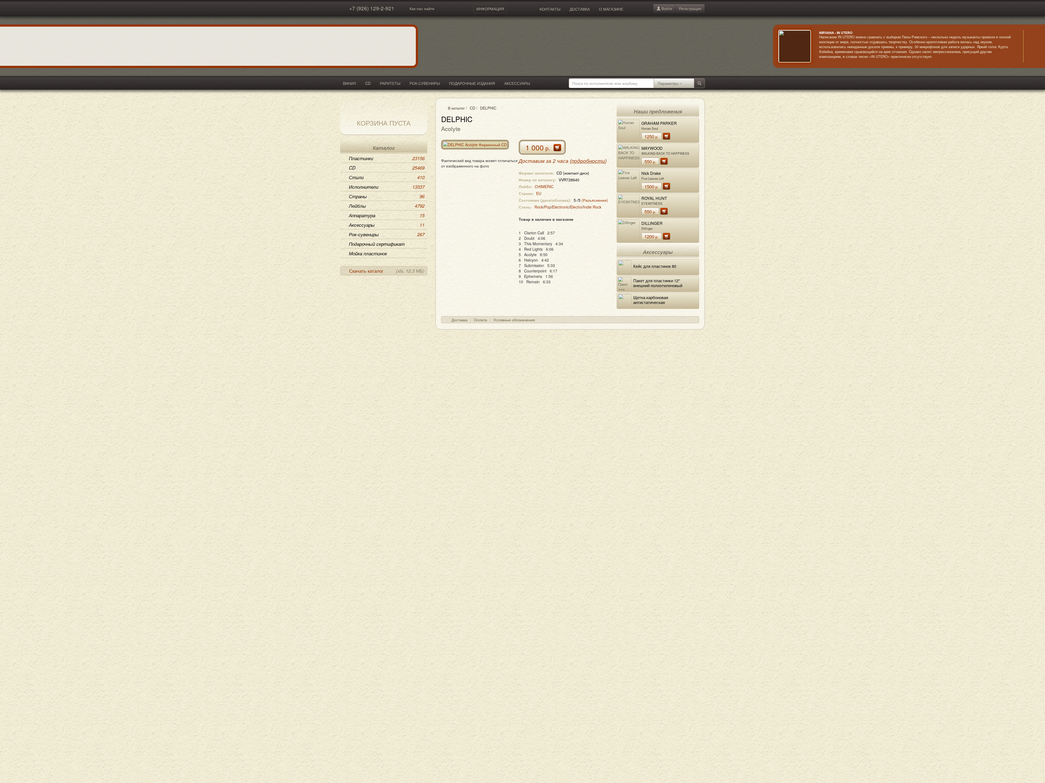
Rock (538, 207)
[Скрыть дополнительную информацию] (1031, 46)
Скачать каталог (386, 271)
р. (651, 136)
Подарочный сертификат (377, 244)
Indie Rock (592, 207)
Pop (547, 207)
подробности (588, 161)
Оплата (480, 319)
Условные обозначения (514, 319)
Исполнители (387, 187)
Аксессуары (387, 225)
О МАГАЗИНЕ (611, 9)
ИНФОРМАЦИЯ (490, 8)
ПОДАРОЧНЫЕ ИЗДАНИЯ (472, 83)
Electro (576, 207)
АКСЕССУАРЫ (517, 83)
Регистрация (690, 8)
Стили (387, 177)
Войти (666, 8)
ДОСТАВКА (580, 9)
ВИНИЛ (349, 83)
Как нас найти (422, 8)
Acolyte (450, 129)
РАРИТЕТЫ (390, 83)
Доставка (459, 319)
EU (538, 193)
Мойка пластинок (368, 253)
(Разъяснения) (595, 200)
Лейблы (387, 206)
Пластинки (387, 158)
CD (368, 83)
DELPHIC (488, 108)
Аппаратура (387, 215)
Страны (387, 196)
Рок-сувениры (387, 234)
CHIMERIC (544, 186)
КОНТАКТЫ (550, 9)
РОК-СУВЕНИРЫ (425, 83)
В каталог (456, 108)
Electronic (560, 207)
